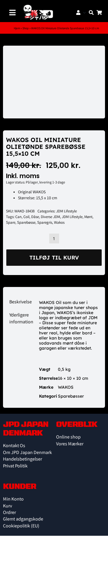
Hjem (17, 29)
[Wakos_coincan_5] (54, 82)
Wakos (59, 223)
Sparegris (44, 223)
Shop (25, 29)
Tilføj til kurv (54, 257)
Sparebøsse (26, 223)
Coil (26, 217)
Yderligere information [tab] (20, 318)
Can (18, 217)
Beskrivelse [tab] (20, 302)
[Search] (90, 12)
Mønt (88, 217)
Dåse (35, 217)
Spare (10, 223)
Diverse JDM (50, 217)
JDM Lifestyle (66, 211)
